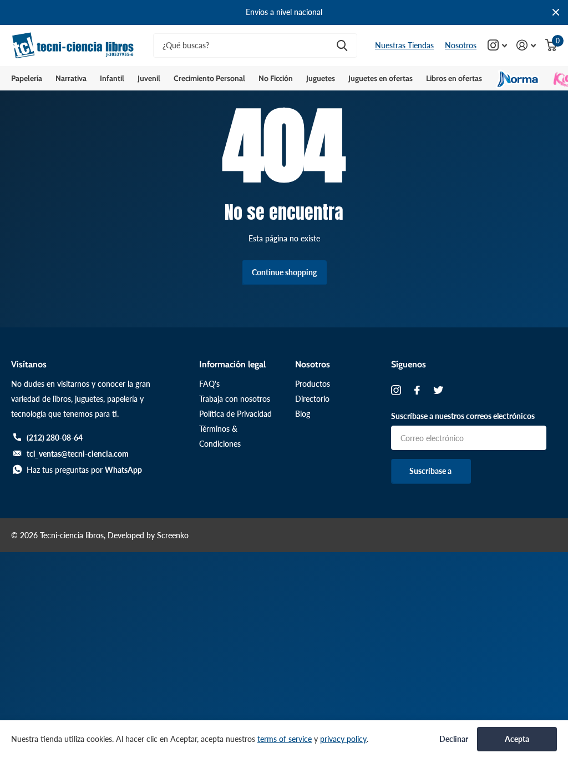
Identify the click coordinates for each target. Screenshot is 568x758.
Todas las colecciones (26, 78)
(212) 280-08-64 (55, 437)
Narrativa (71, 78)
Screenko (173, 535)
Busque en (342, 45)
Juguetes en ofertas (380, 78)
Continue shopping (284, 272)
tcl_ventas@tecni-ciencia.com (78, 453)
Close (556, 12)
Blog (302, 413)
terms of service (284, 739)
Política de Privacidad (235, 413)
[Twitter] (438, 390)
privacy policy (343, 739)
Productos (312, 383)
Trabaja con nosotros (234, 398)
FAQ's (209, 383)
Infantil (112, 78)
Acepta (517, 739)
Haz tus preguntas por (84, 469)
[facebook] (417, 390)
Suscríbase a (431, 471)
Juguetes (320, 78)
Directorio (312, 398)
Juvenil (149, 78)
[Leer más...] (498, 45)
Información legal (232, 364)
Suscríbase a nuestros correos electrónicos (463, 416)
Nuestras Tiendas (404, 45)
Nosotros (460, 45)
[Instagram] (396, 390)
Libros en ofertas (454, 78)
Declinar (453, 739)
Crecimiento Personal (209, 78)
